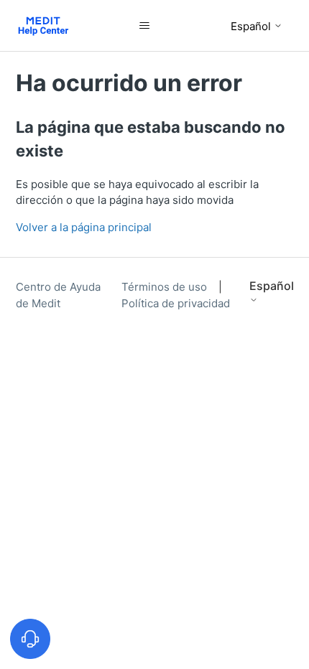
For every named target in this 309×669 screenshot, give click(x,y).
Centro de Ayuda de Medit (58, 295)
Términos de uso (165, 287)
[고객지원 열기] (30, 639)
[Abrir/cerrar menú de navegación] (144, 25)
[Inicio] (43, 25)
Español (252, 26)
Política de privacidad (175, 303)
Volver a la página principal (84, 227)
